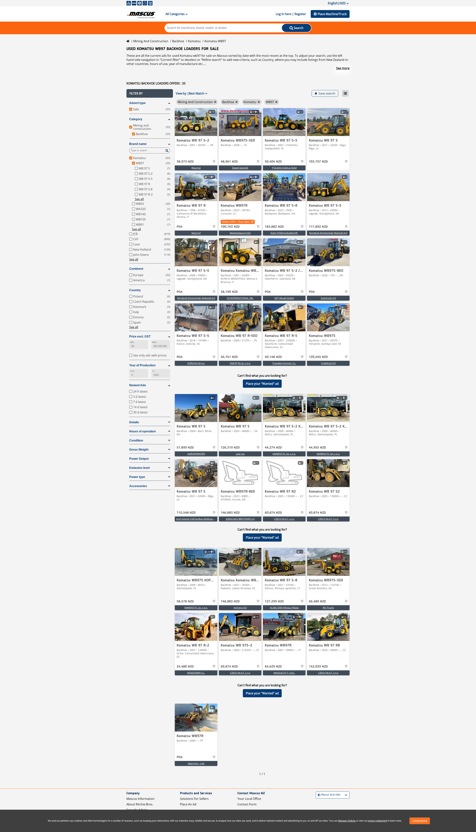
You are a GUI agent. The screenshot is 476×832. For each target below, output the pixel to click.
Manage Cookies (347, 820)
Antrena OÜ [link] (240, 607)
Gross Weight (138, 449)
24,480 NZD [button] (185, 666)
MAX (154, 342)
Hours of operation (142, 431)
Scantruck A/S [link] (328, 298)
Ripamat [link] (196, 167)
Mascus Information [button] (140, 799)
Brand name (138, 143)
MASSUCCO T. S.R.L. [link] (284, 672)
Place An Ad (188, 804)
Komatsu (194, 41)
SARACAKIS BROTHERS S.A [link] (240, 519)
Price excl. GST (140, 336)
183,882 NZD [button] (274, 226)
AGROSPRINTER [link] (196, 453)
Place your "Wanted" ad (262, 384)
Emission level (139, 467)
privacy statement (377, 820)
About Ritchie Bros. (139, 804)
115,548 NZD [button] (186, 512)
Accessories (138, 486)
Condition (136, 440)
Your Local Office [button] (249, 799)
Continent (136, 268)
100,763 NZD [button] (230, 226)
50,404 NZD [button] (273, 161)
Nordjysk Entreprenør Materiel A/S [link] (328, 233)
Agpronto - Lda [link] (196, 763)
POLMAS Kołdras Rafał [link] (284, 167)
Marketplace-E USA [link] (240, 233)
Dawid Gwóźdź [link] (240, 167)
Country (135, 290)
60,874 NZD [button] (273, 512)
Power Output (139, 458)
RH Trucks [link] (328, 607)
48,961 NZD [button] (229, 161)
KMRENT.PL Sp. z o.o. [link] (284, 453)
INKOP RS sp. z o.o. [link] (240, 363)
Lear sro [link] (240, 453)
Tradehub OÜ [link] (328, 363)
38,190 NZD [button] (229, 292)
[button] (149, 93)
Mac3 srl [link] (196, 233)
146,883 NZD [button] (230, 512)
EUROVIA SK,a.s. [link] (196, 363)
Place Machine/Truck (332, 14)
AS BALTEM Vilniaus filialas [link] (284, 607)
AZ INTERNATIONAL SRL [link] (240, 298)
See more (343, 68)
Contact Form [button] (247, 804)
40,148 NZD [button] (273, 357)
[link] (196, 122)
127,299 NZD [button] (274, 601)
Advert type (137, 103)
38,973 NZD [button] (185, 161)
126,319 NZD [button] (230, 447)
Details (134, 422)
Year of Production (142, 365)
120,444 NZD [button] (318, 357)
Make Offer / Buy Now (235, 221)
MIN (132, 342)
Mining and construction (150, 41)
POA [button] (180, 226)
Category (135, 119)
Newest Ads (137, 385)
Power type (137, 477)
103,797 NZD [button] (318, 161)
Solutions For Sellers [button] (194, 799)
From (132, 371)
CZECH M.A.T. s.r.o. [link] (284, 519)
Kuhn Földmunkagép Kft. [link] (284, 233)
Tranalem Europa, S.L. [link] (284, 363)
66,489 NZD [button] (317, 601)
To (153, 371)
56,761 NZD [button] (229, 357)
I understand (419, 820)
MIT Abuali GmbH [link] (284, 298)
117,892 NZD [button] (318, 226)
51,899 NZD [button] (185, 447)
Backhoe (178, 41)
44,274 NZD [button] (273, 447)
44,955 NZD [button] (317, 447)
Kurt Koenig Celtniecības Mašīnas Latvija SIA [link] (200, 519)
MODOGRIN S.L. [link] (196, 672)
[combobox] (318, 794)
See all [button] (139, 199)
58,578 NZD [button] (185, 601)
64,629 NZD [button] (273, 666)
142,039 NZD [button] (318, 666)
